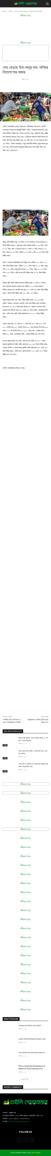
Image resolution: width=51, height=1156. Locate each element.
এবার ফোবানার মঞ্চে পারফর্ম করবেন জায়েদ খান (31, 1053)
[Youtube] (32, 1139)
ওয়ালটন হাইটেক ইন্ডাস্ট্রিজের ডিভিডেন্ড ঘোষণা (32, 1039)
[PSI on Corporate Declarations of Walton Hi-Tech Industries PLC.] (9, 1070)
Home (4, 11)
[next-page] (8, 776)
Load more (25, 1079)
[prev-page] (4, 776)
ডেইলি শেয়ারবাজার (36, 1153)
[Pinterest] (29, 85)
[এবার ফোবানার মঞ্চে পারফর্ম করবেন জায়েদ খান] (9, 1056)
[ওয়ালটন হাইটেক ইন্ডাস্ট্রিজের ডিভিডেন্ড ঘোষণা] (9, 1043)
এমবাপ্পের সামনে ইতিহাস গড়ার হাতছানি (29, 1026)
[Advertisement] (25, 182)
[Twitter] (23, 85)
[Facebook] (17, 85)
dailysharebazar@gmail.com (18, 1121)
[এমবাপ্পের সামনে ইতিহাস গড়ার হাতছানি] (9, 1029)
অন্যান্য (10, 11)
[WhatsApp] (35, 85)
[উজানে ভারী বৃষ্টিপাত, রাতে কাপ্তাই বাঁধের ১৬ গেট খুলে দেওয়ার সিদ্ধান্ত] (9, 741)
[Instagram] (25, 1139)
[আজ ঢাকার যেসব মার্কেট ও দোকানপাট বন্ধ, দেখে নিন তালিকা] (9, 754)
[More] (41, 85)
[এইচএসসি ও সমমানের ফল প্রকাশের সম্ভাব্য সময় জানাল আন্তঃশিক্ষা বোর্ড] (9, 767)
